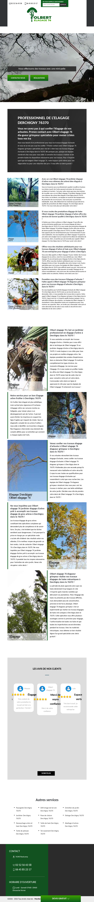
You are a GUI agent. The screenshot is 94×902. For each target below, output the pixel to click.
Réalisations (39, 78)
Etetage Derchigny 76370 (74, 816)
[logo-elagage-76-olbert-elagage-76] (39, 15)
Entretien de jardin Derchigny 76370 (72, 809)
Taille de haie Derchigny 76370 (49, 824)
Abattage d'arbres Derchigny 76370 (71, 824)
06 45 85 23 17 (31, 3)
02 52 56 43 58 (16, 3)
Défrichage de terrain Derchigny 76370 (48, 809)
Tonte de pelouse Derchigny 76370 (22, 832)
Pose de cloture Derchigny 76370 (46, 817)
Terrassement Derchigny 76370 (49, 832)
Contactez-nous (18, 78)
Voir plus (46, 773)
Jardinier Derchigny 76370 (23, 817)
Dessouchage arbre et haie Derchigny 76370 (24, 824)
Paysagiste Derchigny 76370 (24, 809)
